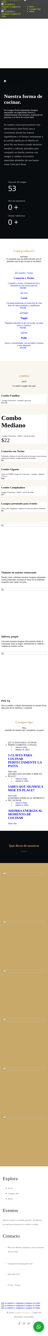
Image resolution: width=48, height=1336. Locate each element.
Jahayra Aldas (21, 747)
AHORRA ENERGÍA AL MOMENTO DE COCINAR (25, 814)
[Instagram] (24, 1323)
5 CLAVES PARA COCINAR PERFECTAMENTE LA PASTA (25, 761)
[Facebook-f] (19, 1323)
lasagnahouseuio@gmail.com (20, 1264)
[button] (38, 1327)
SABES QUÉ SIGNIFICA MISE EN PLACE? (25, 788)
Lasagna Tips (35, 9)
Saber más (12, 771)
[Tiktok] (29, 1323)
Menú (31, 11)
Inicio (31, 7)
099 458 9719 (14, 1274)
